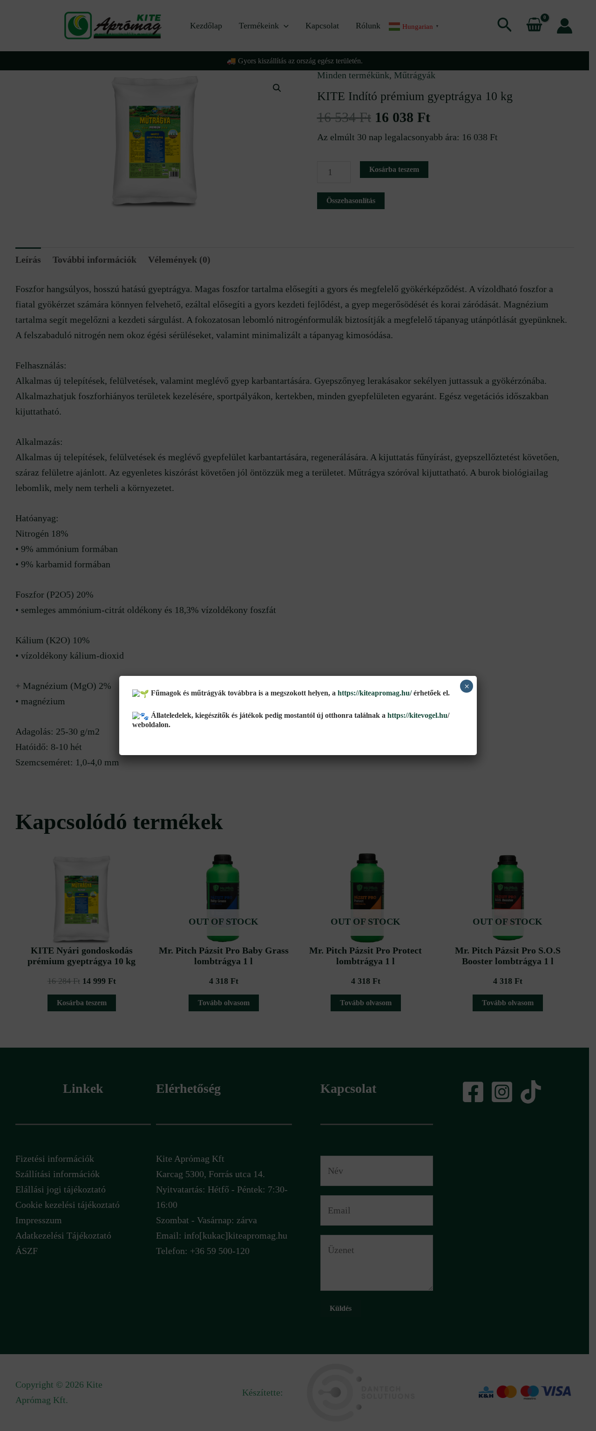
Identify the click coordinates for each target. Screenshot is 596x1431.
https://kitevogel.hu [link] (416, 715)
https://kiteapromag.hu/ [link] (375, 693)
